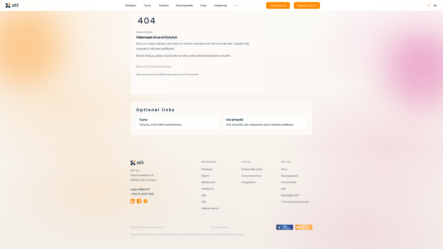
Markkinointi (208, 182)
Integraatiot (248, 182)
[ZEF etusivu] (12, 5)
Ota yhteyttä (278, 5)
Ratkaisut (130, 5)
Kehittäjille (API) (290, 195)
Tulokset (164, 5)
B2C (204, 201)
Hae (179, 66)
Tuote (147, 5)
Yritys (203, 5)
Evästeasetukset (220, 227)
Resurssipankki (184, 5)
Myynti (205, 175)
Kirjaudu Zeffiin (307, 5)
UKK (283, 188)
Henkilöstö (208, 188)
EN (435, 5)
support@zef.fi (140, 189)
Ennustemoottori (251, 175)
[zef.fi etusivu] (161, 162)
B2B (204, 195)
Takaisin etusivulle (151, 84)
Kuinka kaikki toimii (252, 169)
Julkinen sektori (210, 208)
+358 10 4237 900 (142, 194)
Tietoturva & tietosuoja (295, 201)
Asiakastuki (220, 5)
